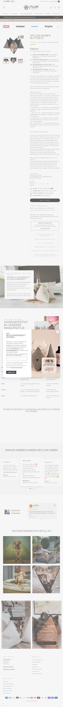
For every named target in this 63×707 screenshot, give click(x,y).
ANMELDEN (11, 372)
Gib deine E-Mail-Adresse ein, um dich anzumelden (17, 355)
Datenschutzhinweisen (16, 367)
